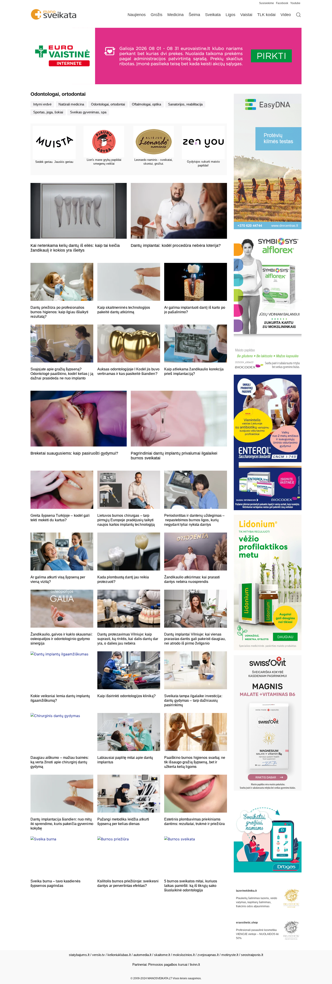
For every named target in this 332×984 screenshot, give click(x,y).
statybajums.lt (79, 955)
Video (286, 14)
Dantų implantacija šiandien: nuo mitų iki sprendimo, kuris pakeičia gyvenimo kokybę (61, 823)
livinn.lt (195, 964)
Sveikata (213, 14)
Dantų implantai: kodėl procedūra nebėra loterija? (176, 245)
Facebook (282, 3)
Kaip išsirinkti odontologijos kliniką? (126, 696)
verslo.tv (98, 955)
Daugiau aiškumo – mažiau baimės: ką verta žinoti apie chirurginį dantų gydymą (59, 762)
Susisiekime (267, 3)
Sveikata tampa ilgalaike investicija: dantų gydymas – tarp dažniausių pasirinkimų (193, 700)
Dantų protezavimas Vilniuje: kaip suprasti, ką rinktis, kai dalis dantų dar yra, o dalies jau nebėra (127, 638)
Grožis (156, 14)
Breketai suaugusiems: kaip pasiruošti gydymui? (74, 453)
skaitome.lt (162, 955)
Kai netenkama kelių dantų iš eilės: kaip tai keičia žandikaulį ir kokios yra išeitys (75, 247)
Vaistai (246, 14)
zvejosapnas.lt (208, 955)
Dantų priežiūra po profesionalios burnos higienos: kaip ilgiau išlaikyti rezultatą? (59, 312)
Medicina (175, 14)
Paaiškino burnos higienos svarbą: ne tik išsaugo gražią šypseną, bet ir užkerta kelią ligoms (194, 762)
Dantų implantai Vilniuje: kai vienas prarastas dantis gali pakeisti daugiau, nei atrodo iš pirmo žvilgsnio (195, 638)
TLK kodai (266, 14)
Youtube (295, 3)
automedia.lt (142, 955)
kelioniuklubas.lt (119, 955)
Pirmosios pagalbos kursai (167, 964)
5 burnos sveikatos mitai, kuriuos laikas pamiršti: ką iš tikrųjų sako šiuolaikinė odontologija (190, 885)
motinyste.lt (229, 955)
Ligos (230, 14)
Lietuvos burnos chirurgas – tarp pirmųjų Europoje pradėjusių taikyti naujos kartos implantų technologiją (126, 520)
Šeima (194, 14)
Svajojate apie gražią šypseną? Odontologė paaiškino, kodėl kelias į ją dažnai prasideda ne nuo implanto (61, 373)
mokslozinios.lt (184, 955)
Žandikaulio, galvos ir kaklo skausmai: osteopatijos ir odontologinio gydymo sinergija (61, 638)
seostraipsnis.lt (252, 955)
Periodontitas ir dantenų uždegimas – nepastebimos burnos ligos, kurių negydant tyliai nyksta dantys (194, 520)
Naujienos (137, 14)
